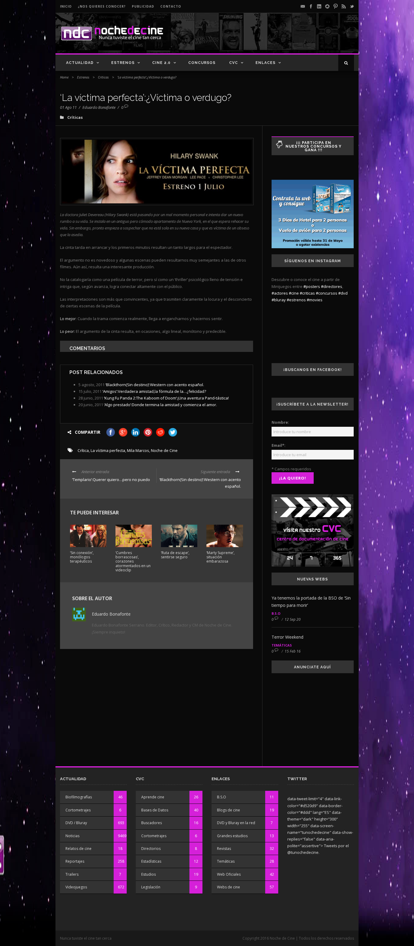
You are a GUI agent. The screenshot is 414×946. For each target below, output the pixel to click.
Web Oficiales (229, 874)
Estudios (148, 874)
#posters (311, 286)
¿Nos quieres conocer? (102, 6)
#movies (314, 300)
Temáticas (282, 645)
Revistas (224, 848)
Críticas (103, 77)
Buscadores (151, 822)
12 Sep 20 (293, 619)
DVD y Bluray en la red (236, 822)
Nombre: (280, 422)
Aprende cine (152, 797)
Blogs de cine (228, 810)
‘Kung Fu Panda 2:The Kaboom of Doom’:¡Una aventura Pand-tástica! (166, 398)
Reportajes (74, 861)
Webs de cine (228, 887)
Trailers (71, 874)
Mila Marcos (138, 450)
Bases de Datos (154, 810)
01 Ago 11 (68, 107)
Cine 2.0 (161, 63)
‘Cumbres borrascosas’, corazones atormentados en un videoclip (133, 561)
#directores (331, 286)
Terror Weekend (287, 637)
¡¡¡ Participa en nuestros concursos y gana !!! (313, 146)
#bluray (279, 300)
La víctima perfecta (108, 450)
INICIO (66, 6)
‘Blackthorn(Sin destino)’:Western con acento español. (154, 384)
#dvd (343, 293)
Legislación (150, 887)
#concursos (326, 293)
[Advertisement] (283, 38)
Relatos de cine (78, 848)
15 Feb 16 (293, 651)
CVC (233, 63)
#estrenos (296, 300)
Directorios (151, 848)
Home (64, 77)
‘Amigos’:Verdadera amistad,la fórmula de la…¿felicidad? (154, 391)
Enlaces (265, 63)
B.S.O (276, 613)
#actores (280, 293)
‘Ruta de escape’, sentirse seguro (175, 555)
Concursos (201, 63)
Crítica (83, 450)
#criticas (307, 293)
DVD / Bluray (76, 822)
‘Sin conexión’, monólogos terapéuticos (82, 557)
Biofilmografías (78, 797)
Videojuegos (76, 887)
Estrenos (123, 63)
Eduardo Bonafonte (98, 107)
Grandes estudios (232, 835)
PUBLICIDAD (143, 6)
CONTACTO (170, 6)
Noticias (72, 835)
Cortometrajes (78, 810)
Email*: (278, 445)
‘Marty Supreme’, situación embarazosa (220, 557)
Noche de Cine (164, 450)
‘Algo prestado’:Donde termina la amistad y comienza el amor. (160, 404)
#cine (294, 293)
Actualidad (80, 63)
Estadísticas (151, 861)
